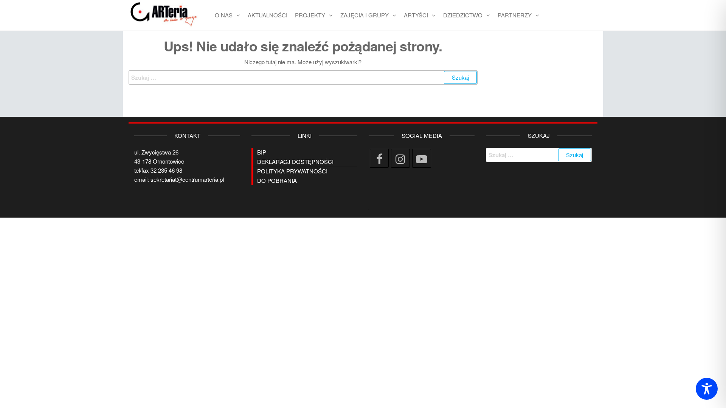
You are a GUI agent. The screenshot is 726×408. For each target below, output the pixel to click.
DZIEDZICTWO (462, 15)
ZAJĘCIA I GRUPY (364, 15)
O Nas (224, 15)
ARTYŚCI (416, 15)
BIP (261, 152)
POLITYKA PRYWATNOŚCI (292, 171)
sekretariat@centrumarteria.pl (187, 179)
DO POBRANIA (277, 180)
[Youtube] (421, 158)
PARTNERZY (515, 15)
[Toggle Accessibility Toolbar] (706, 388)
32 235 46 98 (166, 170)
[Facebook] (379, 158)
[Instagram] (400, 158)
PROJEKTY (310, 15)
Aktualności (267, 15)
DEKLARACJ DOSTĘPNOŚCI (295, 161)
